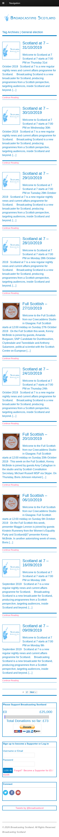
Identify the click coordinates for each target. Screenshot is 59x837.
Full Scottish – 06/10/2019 (34, 497)
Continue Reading (10, 97)
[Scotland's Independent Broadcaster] (29, 20)
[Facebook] (12, 792)
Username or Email (13, 751)
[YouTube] (18, 792)
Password (8, 760)
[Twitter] (6, 792)
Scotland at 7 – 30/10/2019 (35, 110)
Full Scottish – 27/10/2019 (34, 306)
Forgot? (18, 770)
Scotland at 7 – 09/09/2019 (35, 628)
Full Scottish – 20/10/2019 (34, 436)
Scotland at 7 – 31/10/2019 (35, 45)
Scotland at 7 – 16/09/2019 (35, 562)
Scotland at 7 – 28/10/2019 (35, 240)
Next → (33, 692)
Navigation (14, 3)
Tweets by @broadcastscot (30, 808)
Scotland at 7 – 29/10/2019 (35, 175)
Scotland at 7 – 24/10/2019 (35, 371)
